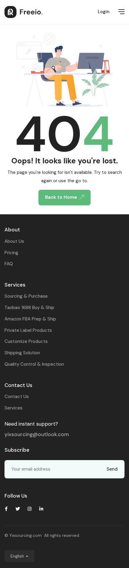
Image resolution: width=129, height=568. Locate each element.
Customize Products (26, 341)
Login (104, 12)
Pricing (11, 253)
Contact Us (16, 397)
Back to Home (61, 197)
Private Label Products (28, 330)
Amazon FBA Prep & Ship (30, 319)
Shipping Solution (22, 353)
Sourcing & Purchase (26, 296)
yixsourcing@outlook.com (36, 434)
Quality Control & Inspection (34, 364)
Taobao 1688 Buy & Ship (29, 308)
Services (13, 408)
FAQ (8, 264)
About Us (14, 241)
